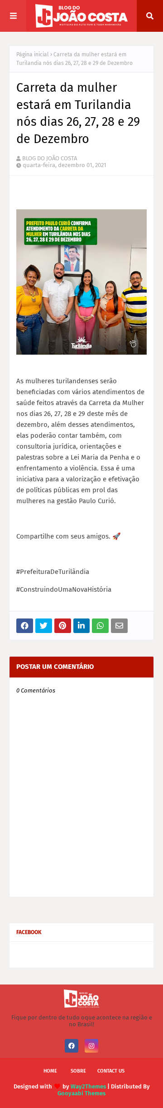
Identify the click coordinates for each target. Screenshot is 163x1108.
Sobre (78, 1071)
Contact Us (111, 1071)
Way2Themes (88, 1086)
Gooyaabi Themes (81, 1093)
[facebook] (71, 1046)
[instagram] (91, 1046)
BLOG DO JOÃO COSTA (49, 158)
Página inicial (32, 54)
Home (50, 1071)
